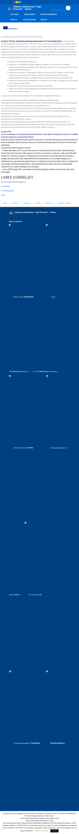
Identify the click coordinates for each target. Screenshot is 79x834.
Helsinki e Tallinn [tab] (64, 203)
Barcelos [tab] (49, 203)
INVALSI (44, 20)
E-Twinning (5, 186)
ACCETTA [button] (54, 831)
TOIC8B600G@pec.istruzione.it (47, 371)
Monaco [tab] (15, 203)
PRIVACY (13, 20)
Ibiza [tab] (5, 203)
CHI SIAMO (14, 14)
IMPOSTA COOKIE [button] (42, 831)
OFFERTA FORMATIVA (48, 14)
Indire (3, 195)
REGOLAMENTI (30, 14)
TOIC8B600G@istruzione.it (18, 371)
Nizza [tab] (38, 203)
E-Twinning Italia (7, 191)
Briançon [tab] (27, 203)
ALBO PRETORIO (29, 20)
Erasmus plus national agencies (13, 182)
